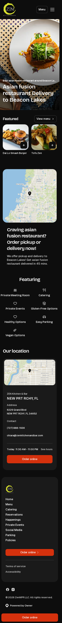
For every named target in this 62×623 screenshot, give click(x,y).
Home (9, 499)
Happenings (13, 520)
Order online (29, 459)
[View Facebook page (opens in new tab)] (8, 589)
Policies (11, 540)
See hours (47, 449)
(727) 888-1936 (16, 428)
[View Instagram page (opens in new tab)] (13, 589)
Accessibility (13, 571)
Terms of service (16, 566)
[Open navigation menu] (52, 9)
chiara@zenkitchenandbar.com (25, 436)
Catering (11, 509)
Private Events (15, 525)
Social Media (14, 530)
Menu (42, 9)
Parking (10, 535)
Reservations (14, 514)
